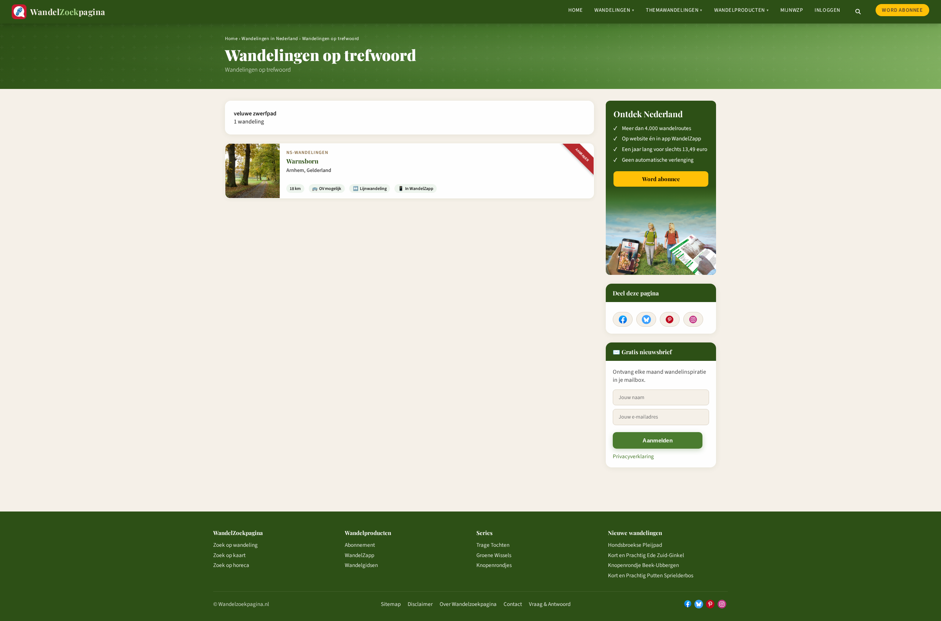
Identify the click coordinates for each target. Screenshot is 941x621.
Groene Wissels (493, 555)
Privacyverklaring (633, 456)
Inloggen (827, 10)
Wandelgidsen (361, 565)
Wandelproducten (741, 10)
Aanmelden (658, 440)
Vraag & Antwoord (549, 604)
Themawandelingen (674, 10)
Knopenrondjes (494, 565)
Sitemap (391, 604)
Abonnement (360, 545)
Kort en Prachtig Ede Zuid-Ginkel (646, 555)
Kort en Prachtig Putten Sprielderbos (650, 575)
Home (575, 10)
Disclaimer (420, 604)
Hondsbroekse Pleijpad (635, 545)
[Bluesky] (646, 319)
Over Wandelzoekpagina (468, 604)
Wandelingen (614, 10)
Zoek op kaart (229, 555)
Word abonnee (902, 10)
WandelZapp (359, 555)
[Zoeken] (858, 12)
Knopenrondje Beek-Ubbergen (643, 565)
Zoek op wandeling (235, 545)
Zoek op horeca (231, 565)
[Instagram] (693, 319)
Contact (513, 604)
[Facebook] (623, 319)
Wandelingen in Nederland (269, 38)
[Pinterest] (670, 319)
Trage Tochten (492, 545)
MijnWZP (791, 10)
